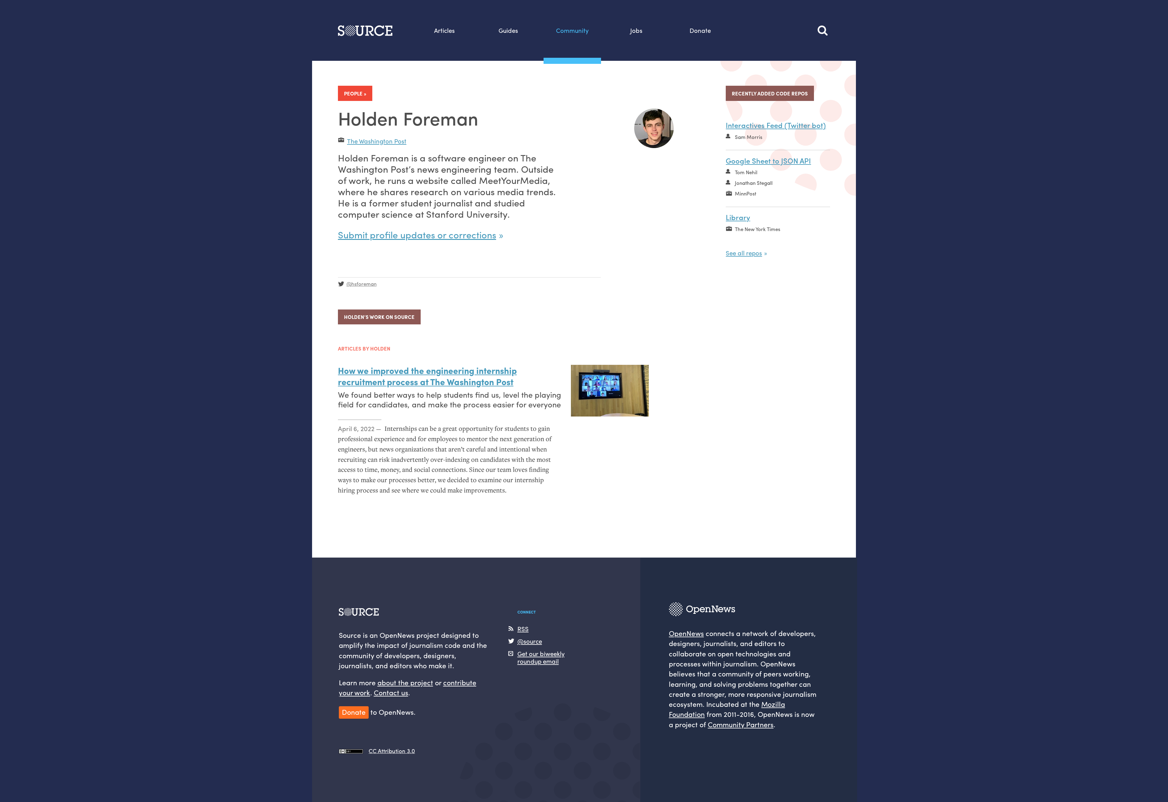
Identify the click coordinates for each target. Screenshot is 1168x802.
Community (572, 30)
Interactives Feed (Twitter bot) (776, 125)
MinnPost (745, 193)
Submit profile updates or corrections (417, 234)
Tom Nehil (746, 172)
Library (738, 217)
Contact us (391, 692)
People (353, 93)
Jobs (636, 30)
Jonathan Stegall (754, 182)
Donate (700, 30)
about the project (405, 682)
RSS (523, 629)
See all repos (744, 252)
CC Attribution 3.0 (392, 751)
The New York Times (757, 229)
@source (529, 641)
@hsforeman (361, 283)
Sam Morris (748, 136)
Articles (444, 30)
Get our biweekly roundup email (541, 657)
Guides (508, 30)
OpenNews (686, 633)
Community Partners (740, 724)
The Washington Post (376, 141)
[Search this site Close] (824, 30)
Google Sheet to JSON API (768, 160)
